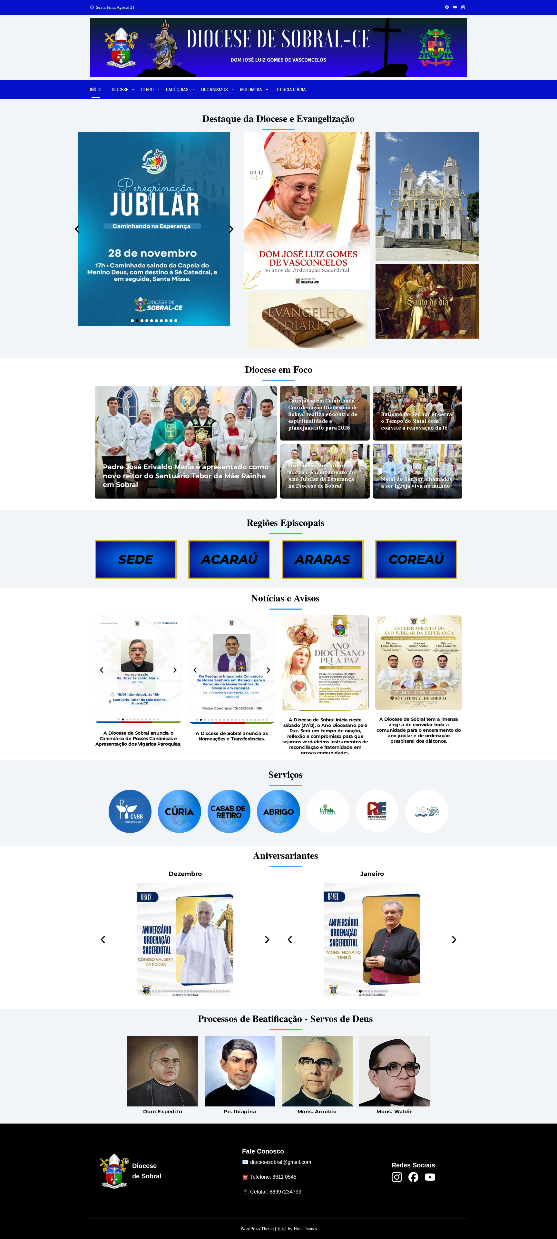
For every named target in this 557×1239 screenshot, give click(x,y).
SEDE (135, 559)
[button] (77, 229)
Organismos (214, 90)
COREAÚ (416, 559)
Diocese (120, 90)
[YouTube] (430, 1177)
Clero (147, 90)
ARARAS (322, 559)
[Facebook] (413, 1177)
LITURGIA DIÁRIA (290, 90)
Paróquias (177, 90)
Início (96, 90)
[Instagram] (397, 1177)
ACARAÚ (229, 559)
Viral (282, 1228)
